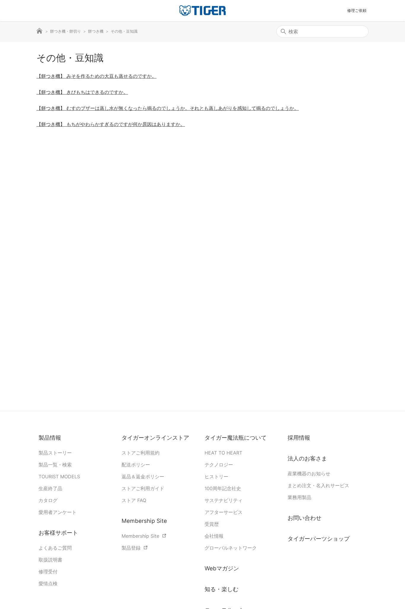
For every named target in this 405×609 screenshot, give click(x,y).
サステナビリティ (224, 500)
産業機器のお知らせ (309, 474)
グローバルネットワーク (231, 548)
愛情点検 (48, 583)
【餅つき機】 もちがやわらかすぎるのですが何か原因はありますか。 (110, 124)
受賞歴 (212, 524)
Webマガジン (222, 568)
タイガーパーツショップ (319, 538)
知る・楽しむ (221, 589)
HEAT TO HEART (223, 453)
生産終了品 (50, 488)
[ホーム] (202, 10)
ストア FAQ (134, 500)
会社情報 (214, 536)
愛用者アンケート (57, 512)
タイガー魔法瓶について (236, 437)
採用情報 (299, 437)
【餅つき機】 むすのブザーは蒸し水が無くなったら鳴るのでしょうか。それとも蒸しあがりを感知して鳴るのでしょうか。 (167, 108)
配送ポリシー (136, 465)
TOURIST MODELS (59, 476)
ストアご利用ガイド (143, 488)
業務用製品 (299, 497)
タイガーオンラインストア (155, 437)
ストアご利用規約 (141, 453)
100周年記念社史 (223, 488)
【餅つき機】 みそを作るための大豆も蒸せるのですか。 (96, 76)
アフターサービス (224, 512)
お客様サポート (58, 532)
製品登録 (131, 548)
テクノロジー (219, 465)
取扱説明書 (50, 560)
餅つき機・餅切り (65, 31)
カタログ (48, 500)
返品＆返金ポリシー (143, 476)
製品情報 (50, 437)
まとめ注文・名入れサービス (318, 485)
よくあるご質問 (55, 548)
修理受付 (48, 572)
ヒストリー (216, 476)
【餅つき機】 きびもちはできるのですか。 (82, 92)
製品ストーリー (55, 453)
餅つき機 (95, 31)
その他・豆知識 (124, 31)
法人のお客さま (307, 458)
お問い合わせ (304, 518)
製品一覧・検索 (55, 465)
